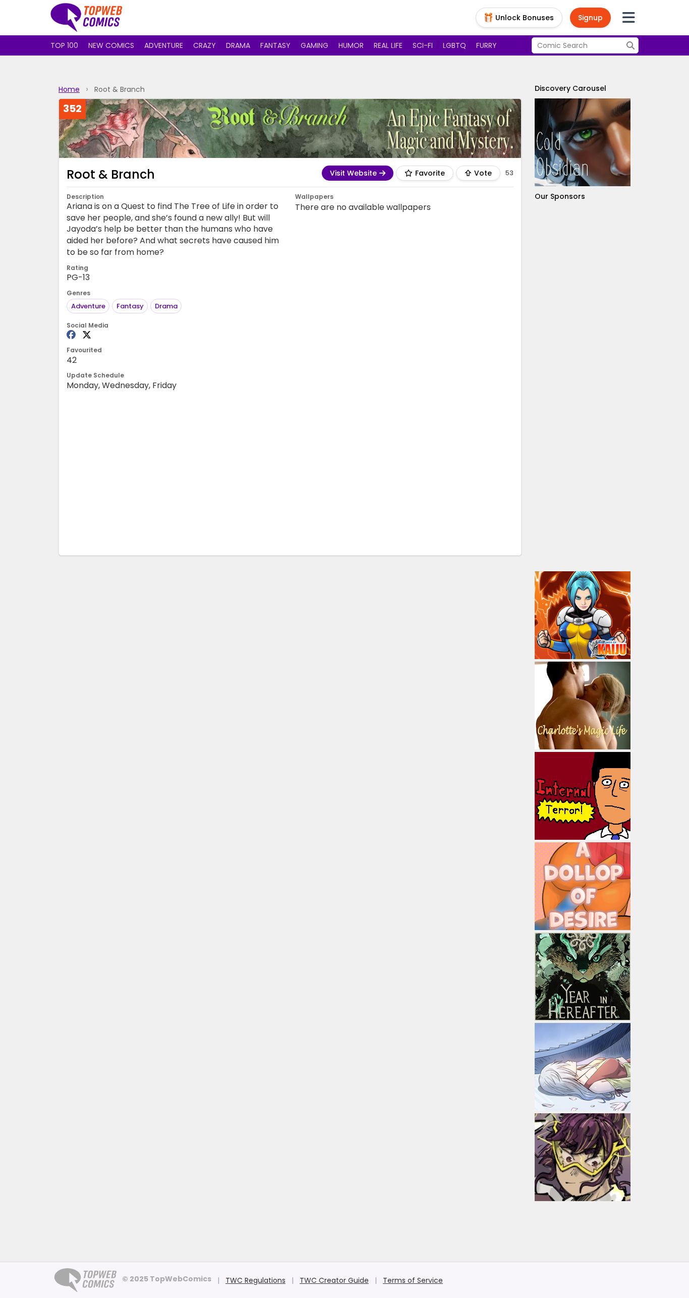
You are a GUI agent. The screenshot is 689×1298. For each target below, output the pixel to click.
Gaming (314, 45)
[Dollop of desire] (583, 886)
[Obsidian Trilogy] (583, 142)
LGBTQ (454, 45)
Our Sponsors (560, 196)
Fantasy (275, 45)
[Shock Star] (583, 1157)
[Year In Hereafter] (583, 976)
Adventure (163, 45)
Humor (351, 45)
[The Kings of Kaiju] (583, 615)
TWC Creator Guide (334, 1280)
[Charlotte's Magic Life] (583, 705)
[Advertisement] (290, 472)
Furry (486, 45)
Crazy (204, 45)
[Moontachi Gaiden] (583, 1067)
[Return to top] (86, 18)
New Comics (111, 45)
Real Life (388, 45)
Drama (238, 45)
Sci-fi (423, 45)
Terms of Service (413, 1280)
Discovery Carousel (570, 88)
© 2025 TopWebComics (166, 1279)
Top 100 (64, 45)
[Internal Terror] (583, 796)
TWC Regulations (255, 1280)
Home (69, 89)
